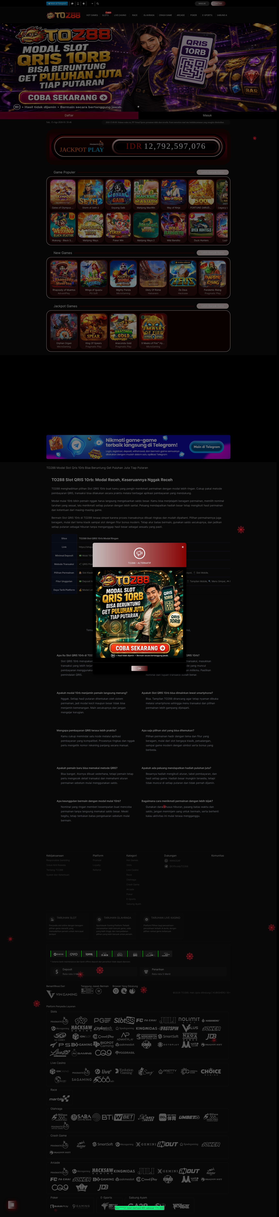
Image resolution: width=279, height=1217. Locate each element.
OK (139, 668)
